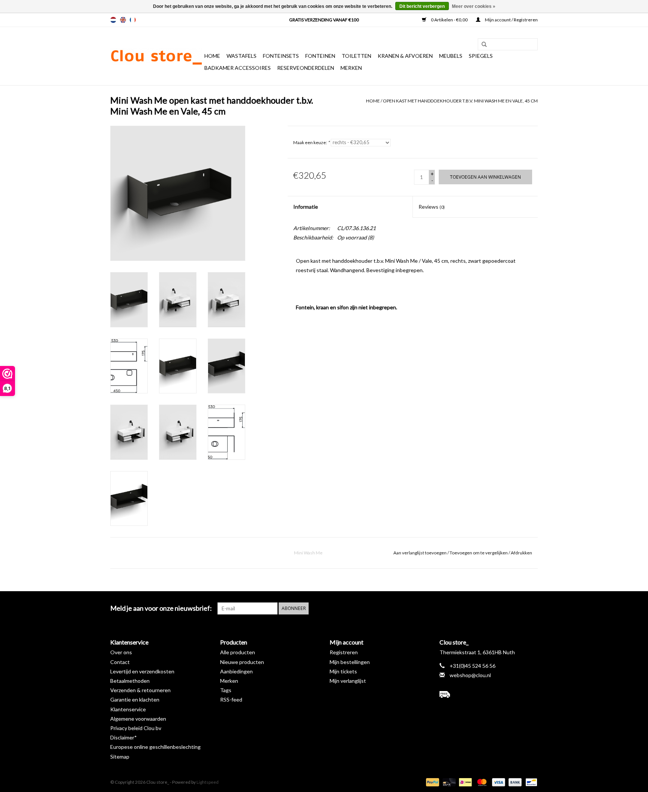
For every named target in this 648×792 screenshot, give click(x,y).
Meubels (450, 56)
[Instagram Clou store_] (532, 608)
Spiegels (481, 56)
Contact (120, 662)
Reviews (431, 206)
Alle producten (237, 652)
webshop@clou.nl (470, 675)
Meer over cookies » (473, 6)
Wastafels (241, 56)
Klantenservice (128, 709)
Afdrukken (521, 553)
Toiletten (356, 56)
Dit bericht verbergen (422, 6)
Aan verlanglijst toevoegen (420, 553)
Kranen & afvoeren (405, 56)
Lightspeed (207, 782)
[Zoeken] (481, 44)
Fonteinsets (281, 56)
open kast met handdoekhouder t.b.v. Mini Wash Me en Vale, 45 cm (460, 101)
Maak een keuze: (311, 142)
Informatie (305, 206)
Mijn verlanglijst (348, 681)
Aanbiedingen (236, 671)
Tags (225, 690)
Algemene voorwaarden (138, 718)
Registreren (344, 652)
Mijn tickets (343, 671)
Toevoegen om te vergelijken (479, 553)
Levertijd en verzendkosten (142, 671)
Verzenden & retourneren (140, 690)
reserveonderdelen (305, 68)
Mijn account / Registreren (511, 20)
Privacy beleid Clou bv (135, 728)
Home (212, 56)
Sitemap (119, 756)
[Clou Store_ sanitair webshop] (156, 56)
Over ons (121, 652)
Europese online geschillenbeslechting (155, 747)
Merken (351, 68)
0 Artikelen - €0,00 (449, 20)
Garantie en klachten (134, 699)
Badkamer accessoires (237, 68)
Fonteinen (320, 56)
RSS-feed (231, 699)
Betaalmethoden (130, 681)
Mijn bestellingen (350, 662)
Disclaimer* (123, 737)
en (123, 20)
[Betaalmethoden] (431, 781)
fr (133, 20)
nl (113, 20)
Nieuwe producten (242, 662)
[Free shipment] (489, 694)
